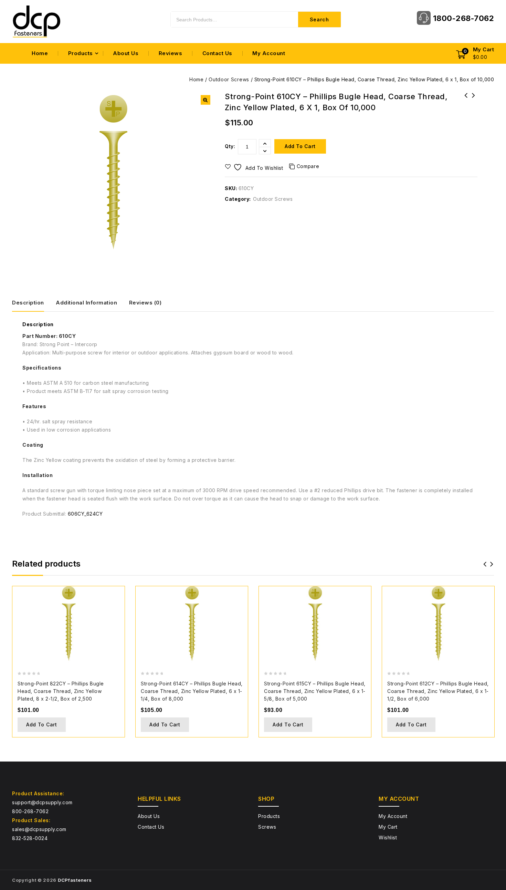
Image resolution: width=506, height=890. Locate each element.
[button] (205, 100)
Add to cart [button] (41, 724)
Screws (267, 827)
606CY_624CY (85, 514)
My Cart (388, 827)
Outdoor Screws (229, 79)
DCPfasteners (75, 880)
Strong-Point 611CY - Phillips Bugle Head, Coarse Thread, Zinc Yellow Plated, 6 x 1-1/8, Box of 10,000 (466, 109)
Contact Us (217, 53)
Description (28, 302)
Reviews (170, 53)
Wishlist (388, 837)
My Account (268, 53)
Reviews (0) (145, 302)
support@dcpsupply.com (42, 802)
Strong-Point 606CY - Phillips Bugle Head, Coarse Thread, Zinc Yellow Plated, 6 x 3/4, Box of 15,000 (473, 109)
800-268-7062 (30, 811)
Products (80, 53)
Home (40, 53)
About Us (125, 53)
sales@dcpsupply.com (39, 829)
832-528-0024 (30, 838)
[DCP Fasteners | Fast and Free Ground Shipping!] (36, 22)
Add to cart (300, 146)
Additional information (86, 302)
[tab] (33, 302)
